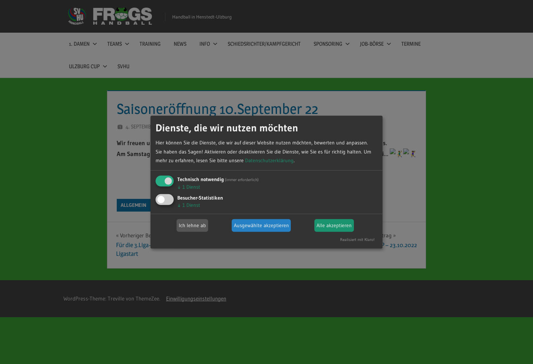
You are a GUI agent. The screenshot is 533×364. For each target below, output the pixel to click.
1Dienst (188, 187)
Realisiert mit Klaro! (357, 239)
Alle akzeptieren (334, 225)
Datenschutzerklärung (269, 160)
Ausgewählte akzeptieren (261, 225)
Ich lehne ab (192, 225)
